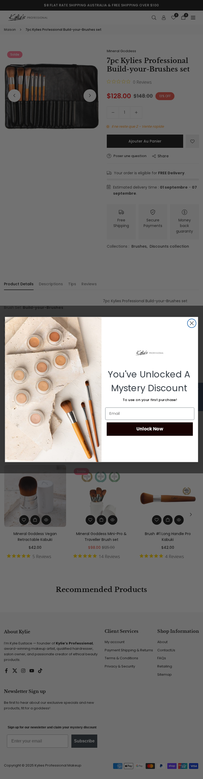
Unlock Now (149, 429)
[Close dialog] (191, 323)
